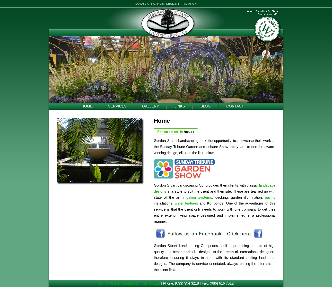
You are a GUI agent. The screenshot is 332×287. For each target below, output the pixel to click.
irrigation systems (197, 197)
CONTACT (235, 106)
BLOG (206, 106)
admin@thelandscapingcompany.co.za (129, 283)
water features (186, 203)
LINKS (180, 106)
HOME (87, 106)
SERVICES (117, 106)
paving (270, 197)
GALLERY (150, 106)
